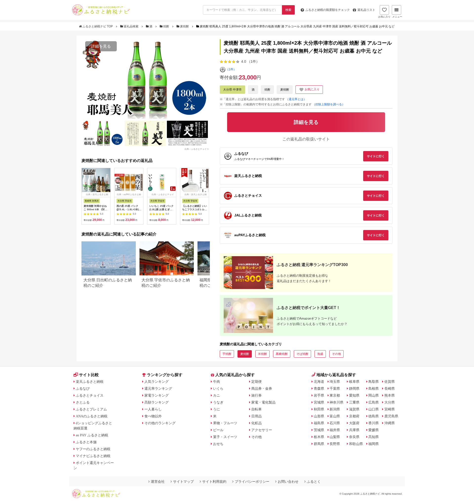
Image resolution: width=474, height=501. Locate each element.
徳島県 (373, 416)
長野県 (335, 443)
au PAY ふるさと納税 (92, 435)
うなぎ (218, 402)
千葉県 (335, 388)
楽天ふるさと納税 (89, 381)
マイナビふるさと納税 (93, 456)
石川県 (335, 423)
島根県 (373, 388)
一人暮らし (153, 409)
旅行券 (256, 395)
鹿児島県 (391, 416)
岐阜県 (354, 381)
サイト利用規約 (214, 481)
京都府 (354, 416)
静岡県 (354, 388)
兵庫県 (354, 430)
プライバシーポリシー (252, 481)
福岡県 (373, 443)
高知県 (373, 437)
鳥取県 (373, 381)
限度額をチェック (327, 10)
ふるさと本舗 (86, 442)
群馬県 (319, 443)
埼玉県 (335, 381)
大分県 (389, 402)
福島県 (319, 423)
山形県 (319, 416)
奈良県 (354, 437)
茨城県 (319, 430)
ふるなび (83, 388)
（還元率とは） (296, 99)
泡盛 (320, 354)
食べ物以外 (153, 416)
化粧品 (256, 423)
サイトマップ (183, 481)
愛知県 (354, 395)
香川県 (373, 423)
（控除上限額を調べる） (328, 104)
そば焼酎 (302, 354)
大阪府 (354, 423)
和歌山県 (356, 443)
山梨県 (335, 437)
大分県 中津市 (232, 89)
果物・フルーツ (225, 423)
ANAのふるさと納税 (91, 416)
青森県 (319, 388)
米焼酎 (262, 354)
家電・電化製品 (263, 402)
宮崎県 (389, 409)
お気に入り (384, 16)
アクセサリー (261, 430)
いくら (218, 388)
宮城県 (319, 402)
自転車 (256, 409)
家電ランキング (156, 395)
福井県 (335, 430)
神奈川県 (336, 402)
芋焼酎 (226, 354)
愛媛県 (373, 430)
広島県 (373, 402)
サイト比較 (89, 375)
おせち (218, 443)
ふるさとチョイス (89, 395)
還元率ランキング (158, 388)
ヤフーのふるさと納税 (93, 449)
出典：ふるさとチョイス (196, 149)
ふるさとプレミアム (91, 409)
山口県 (373, 409)
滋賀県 (354, 409)
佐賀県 (389, 381)
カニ (216, 395)
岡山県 (373, 395)
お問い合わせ (288, 481)
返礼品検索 (131, 26)
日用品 (256, 416)
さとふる (83, 402)
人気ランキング (156, 381)
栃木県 (319, 437)
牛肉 (216, 381)
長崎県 (389, 388)
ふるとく (314, 481)
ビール (218, 430)
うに (216, 409)
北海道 (319, 381)
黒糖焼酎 (282, 354)
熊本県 (389, 395)
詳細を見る (101, 46)
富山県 (335, 416)
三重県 (354, 402)
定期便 (256, 381)
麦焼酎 (184, 26)
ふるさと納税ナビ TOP (98, 26)
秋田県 (319, 409)
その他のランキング (160, 423)
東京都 (335, 395)
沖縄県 (389, 423)
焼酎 (166, 26)
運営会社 (158, 481)
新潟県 (335, 409)
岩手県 (319, 395)
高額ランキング (156, 402)
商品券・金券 (261, 388)
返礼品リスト (366, 10)
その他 (336, 354)
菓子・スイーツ (225, 437)
